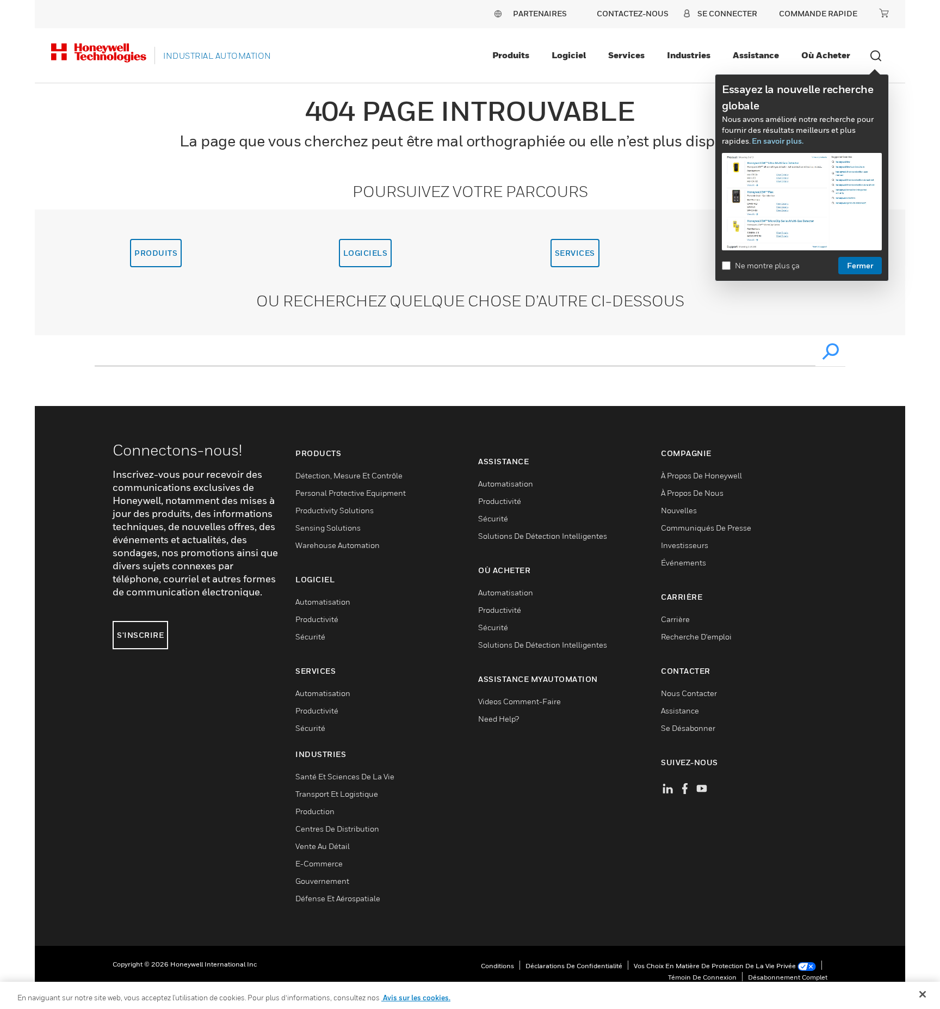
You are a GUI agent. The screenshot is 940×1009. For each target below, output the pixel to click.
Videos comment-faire (519, 701)
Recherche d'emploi (696, 636)
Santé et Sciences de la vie (344, 776)
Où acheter (825, 55)
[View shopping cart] (884, 13)
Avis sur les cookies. (415, 997)
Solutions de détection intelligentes (542, 535)
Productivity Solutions (334, 510)
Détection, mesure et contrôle (349, 475)
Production (315, 811)
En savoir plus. (777, 140)
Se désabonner (688, 728)
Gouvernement (322, 880)
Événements (683, 562)
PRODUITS (155, 252)
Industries (688, 55)
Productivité (316, 619)
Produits (510, 55)
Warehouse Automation (337, 545)
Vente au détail (322, 846)
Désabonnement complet (787, 977)
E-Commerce (319, 863)
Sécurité (310, 636)
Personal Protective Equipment (350, 492)
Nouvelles (679, 510)
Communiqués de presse (706, 527)
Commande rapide (818, 13)
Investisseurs (684, 545)
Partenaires (540, 13)
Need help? (498, 718)
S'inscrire (140, 634)
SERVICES (575, 252)
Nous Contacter (689, 693)
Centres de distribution (337, 828)
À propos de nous (692, 492)
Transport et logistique (336, 793)
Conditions (497, 966)
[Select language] (497, 13)
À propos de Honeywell (701, 475)
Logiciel (569, 55)
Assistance (756, 55)
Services (626, 55)
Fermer (860, 265)
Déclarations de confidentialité (573, 966)
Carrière (675, 619)
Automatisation (322, 601)
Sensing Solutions (328, 527)
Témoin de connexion (702, 977)
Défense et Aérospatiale (337, 898)
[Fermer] (923, 994)
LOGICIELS (365, 252)
